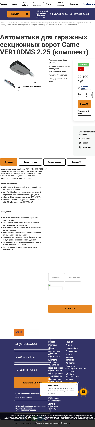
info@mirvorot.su (25, 357)
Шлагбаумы (54, 357)
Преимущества (54, 162)
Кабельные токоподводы (54, 399)
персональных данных (57, 300)
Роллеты (52, 345)
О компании (37, 4)
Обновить (55, 285)
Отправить (70, 309)
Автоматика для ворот (19, 22)
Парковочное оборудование (55, 380)
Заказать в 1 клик (83, 112)
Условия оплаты (84, 87)
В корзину (84, 104)
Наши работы (25, 4)
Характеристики (30, 162)
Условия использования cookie (47, 423)
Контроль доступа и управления (53, 362)
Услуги (49, 4)
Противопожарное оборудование (57, 369)
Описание (9, 162)
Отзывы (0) (76, 162)
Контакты (74, 4)
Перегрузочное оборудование (55, 374)
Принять (64, 423)
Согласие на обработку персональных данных (72, 375)
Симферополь (89, 4)
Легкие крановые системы (53, 406)
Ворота (51, 342)
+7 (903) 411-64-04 (26, 369)
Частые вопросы (60, 4)
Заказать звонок (32, 382)
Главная (3, 4)
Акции (14, 4)
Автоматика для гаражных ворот (45, 22)
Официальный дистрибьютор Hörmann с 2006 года (42, 14)
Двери (51, 348)
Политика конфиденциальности (76, 367)
